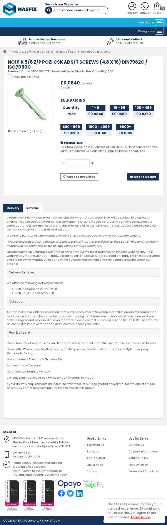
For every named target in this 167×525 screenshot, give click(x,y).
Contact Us (136, 445)
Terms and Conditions (144, 471)
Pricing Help (73, 143)
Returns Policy (138, 458)
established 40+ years (44, 43)
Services (93, 451)
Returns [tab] (32, 208)
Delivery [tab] (13, 208)
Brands (92, 471)
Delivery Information (143, 451)
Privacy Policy (138, 465)
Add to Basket (144, 177)
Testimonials (96, 445)
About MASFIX (96, 458)
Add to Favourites (80, 177)
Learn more (140, 517)
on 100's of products (130, 43)
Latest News (95, 465)
